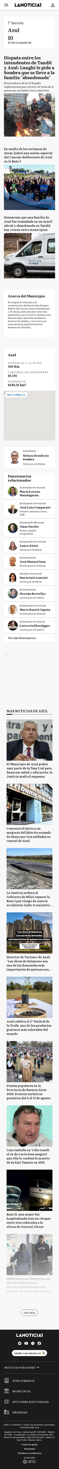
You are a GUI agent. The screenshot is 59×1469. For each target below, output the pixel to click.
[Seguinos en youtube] (26, 1344)
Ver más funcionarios (22, 638)
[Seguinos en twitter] (33, 1344)
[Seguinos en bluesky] (19, 1344)
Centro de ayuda (29, 1444)
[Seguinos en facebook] (39, 1344)
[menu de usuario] (52, 5)
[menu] (6, 5)
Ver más (29, 1312)
